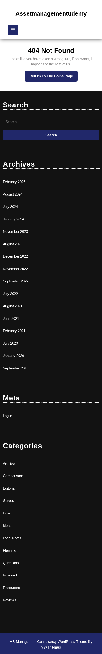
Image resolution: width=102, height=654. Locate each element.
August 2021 (12, 306)
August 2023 (12, 244)
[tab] (13, 30)
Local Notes (12, 538)
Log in (7, 416)
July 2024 (10, 207)
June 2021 (11, 318)
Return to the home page (53, 78)
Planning (9, 550)
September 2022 (15, 281)
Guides (8, 501)
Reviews (9, 600)
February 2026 (14, 182)
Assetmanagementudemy (51, 13)
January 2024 (13, 219)
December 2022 (15, 256)
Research (10, 575)
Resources (11, 588)
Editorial (9, 488)
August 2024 (12, 194)
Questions (11, 563)
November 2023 (15, 231)
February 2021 (14, 331)
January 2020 (13, 356)
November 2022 (15, 269)
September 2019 (15, 368)
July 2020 (10, 343)
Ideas (7, 525)
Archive (9, 463)
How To (8, 513)
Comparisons (13, 476)
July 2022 (10, 294)
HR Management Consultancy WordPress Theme (49, 642)
